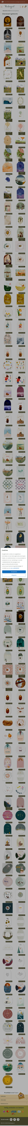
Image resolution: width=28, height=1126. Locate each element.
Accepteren (14, 571)
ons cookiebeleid (15, 568)
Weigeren (14, 575)
